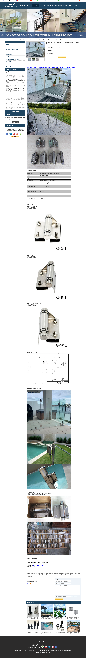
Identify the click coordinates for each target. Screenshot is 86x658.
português (40, 0)
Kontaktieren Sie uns (61, 5)
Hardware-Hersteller (66, 650)
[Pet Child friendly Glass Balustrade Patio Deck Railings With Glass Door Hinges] (35, 49)
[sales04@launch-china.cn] (30, 583)
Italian (54, 0)
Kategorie (12, 39)
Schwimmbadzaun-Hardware (12, 59)
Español (33, 0)
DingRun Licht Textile (32, 650)
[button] (84, 23)
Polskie (67, 0)
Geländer (8, 44)
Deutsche (12, 0)
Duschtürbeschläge (10, 66)
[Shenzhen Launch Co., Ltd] (11, 7)
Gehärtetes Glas (9, 56)
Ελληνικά (47, 0)
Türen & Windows (10, 61)
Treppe (7, 46)
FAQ (39, 641)
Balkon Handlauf (61, 574)
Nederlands (82, 0)
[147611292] (29, 583)
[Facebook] (7, 134)
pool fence (74, 573)
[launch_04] (27, 583)
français (19, 0)
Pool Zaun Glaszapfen (53, 573)
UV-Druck (24, 650)
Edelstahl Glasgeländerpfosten (72, 574)
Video (44, 641)
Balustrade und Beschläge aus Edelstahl (23, 39)
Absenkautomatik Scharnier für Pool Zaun (39, 573)
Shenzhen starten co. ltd (55, 650)
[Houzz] (20, 134)
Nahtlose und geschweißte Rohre (13, 64)
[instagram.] (17, 134)
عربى (60, 0)
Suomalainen (74, 0)
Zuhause (22, 5)
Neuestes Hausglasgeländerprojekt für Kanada (15, 95)
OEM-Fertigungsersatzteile (12, 49)
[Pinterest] (14, 134)
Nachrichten (50, 5)
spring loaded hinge (47, 574)
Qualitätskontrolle (73, 5)
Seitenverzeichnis (52, 641)
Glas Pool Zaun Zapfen (44, 650)
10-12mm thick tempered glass (65, 573)
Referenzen (42, 5)
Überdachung (9, 54)
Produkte (35, 5)
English (5, 0)
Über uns (29, 5)
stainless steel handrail (38, 574)
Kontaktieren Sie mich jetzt (15, 136)
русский (26, 0)
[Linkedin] (10, 134)
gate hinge (55, 574)
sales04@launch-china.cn (38, 565)
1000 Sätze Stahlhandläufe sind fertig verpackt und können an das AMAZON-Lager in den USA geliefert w (15, 80)
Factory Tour (32, 641)
